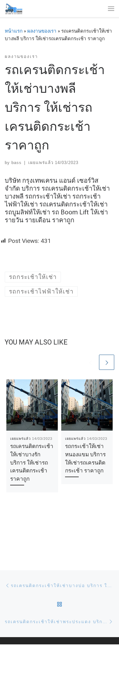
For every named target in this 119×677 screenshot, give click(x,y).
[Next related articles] (106, 362)
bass (16, 162)
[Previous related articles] (90, 362)
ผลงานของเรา (41, 31)
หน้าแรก (14, 31)
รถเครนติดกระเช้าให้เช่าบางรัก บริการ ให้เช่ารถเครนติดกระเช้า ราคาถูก (31, 462)
